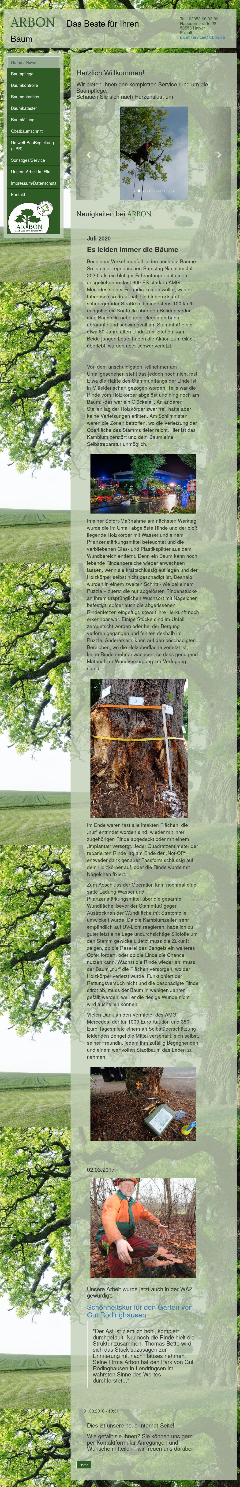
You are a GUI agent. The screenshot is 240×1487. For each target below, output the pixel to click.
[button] (88, 153)
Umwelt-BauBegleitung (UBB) (32, 145)
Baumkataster (24, 108)
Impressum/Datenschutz (33, 183)
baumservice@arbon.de (202, 37)
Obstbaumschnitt (27, 131)
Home (83, 1464)
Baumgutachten (26, 96)
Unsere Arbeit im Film (31, 171)
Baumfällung (22, 119)
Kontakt (18, 194)
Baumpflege (22, 73)
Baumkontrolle (24, 85)
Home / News (23, 62)
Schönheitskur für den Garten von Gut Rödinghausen (140, 1311)
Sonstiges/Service (28, 160)
